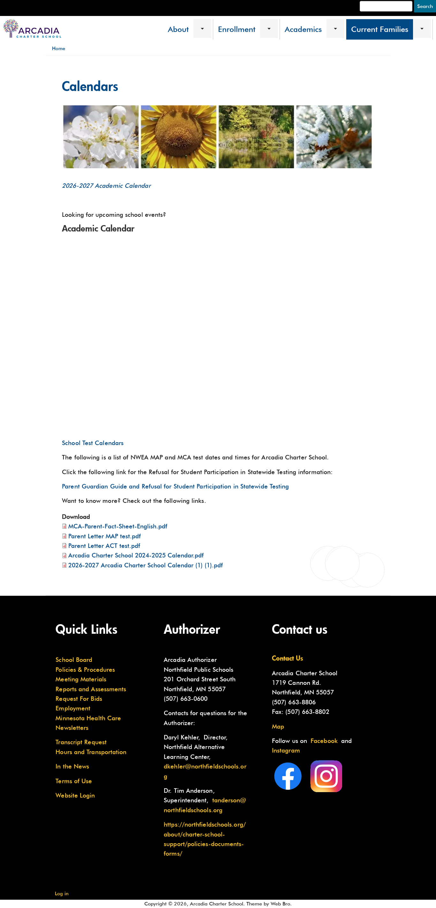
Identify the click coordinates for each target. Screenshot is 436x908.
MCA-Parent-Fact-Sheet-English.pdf (117, 526)
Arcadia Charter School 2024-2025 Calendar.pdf (136, 555)
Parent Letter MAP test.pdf (104, 536)
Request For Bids (79, 698)
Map (278, 726)
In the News (72, 766)
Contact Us (287, 658)
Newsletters (72, 727)
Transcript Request (81, 741)
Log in (62, 893)
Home (58, 48)
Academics (303, 29)
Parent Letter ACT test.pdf (104, 545)
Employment (73, 708)
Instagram (286, 750)
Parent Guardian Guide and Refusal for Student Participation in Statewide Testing (175, 486)
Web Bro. (281, 904)
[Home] (32, 29)
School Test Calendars (93, 442)
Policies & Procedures (85, 669)
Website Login (75, 795)
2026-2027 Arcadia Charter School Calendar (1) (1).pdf (145, 565)
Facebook (324, 740)
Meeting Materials (81, 679)
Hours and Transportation (91, 751)
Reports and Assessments (91, 688)
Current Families (379, 29)
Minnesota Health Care (88, 718)
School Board (74, 659)
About (178, 29)
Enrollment (236, 29)
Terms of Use (74, 780)
